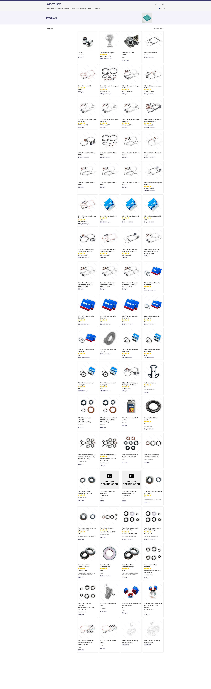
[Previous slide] (124, 41)
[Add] (116, 48)
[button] (162, 28)
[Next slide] (139, 41)
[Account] (159, 4)
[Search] (156, 4)
